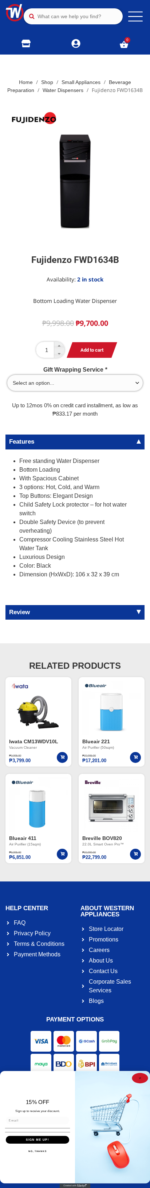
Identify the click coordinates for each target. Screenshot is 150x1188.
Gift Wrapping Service (75, 370)
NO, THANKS (37, 1151)
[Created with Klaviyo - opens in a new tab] (75, 1185)
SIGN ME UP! (37, 1139)
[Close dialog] (140, 1078)
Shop (47, 82)
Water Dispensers (63, 90)
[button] (59, 346)
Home (26, 82)
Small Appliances (81, 82)
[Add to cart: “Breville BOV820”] (135, 854)
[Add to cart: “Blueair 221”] (135, 757)
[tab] (75, 442)
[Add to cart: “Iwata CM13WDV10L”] (62, 757)
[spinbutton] (50, 350)
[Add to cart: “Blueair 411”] (62, 854)
